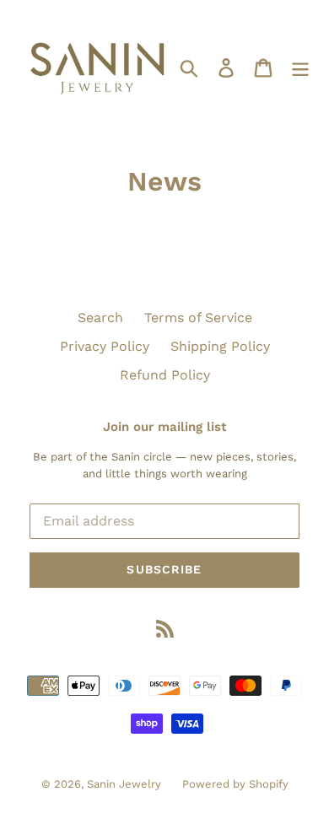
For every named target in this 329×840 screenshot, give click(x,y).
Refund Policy (165, 375)
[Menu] (300, 68)
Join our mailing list (164, 426)
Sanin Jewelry (124, 784)
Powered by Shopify (235, 784)
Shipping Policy (220, 346)
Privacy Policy (104, 346)
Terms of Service (198, 318)
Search (100, 318)
